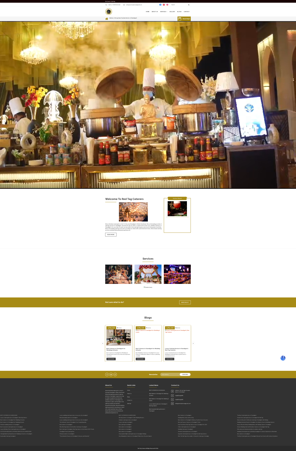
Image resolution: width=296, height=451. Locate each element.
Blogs (179, 11)
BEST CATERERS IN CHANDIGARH (116, 348)
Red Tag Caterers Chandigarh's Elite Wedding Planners (131, 417)
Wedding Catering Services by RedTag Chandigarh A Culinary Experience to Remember (257, 431)
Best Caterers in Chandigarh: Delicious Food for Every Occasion (193, 420)
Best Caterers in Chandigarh (184, 415)
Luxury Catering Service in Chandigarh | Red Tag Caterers (158, 404)
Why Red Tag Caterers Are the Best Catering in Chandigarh (73, 426)
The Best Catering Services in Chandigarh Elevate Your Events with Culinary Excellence (257, 436)
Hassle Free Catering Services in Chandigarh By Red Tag (250, 417)
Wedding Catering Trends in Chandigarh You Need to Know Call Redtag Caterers (255, 422)
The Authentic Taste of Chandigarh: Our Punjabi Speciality (73, 422)
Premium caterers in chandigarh (67, 433)
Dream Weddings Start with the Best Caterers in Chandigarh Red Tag (253, 426)
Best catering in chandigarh (125, 424)
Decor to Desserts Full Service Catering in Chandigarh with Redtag (252, 420)
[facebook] (160, 5)
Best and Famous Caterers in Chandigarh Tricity (189, 422)
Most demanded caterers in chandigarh (69, 417)
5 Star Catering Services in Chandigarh (187, 426)
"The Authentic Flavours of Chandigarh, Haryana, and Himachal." (74, 436)
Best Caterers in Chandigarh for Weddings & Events (145, 349)
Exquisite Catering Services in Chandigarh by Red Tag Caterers (192, 433)
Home (147, 11)
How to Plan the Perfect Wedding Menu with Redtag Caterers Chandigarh (254, 424)
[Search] (189, 5)
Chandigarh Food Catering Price (67, 431)
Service (119, 327)
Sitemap (129, 403)
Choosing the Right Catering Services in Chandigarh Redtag (132, 433)
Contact (187, 11)
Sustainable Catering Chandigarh (8, 436)
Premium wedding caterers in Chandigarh (9, 424)
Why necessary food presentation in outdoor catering (249, 429)
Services (163, 11)
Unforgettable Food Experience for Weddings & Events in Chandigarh (16, 433)
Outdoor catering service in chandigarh (128, 420)
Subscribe (185, 374)
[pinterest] (164, 5)
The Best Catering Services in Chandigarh (246, 415)
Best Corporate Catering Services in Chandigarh (157, 410)
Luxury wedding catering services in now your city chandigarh (74, 415)
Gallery (172, 11)
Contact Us (129, 400)
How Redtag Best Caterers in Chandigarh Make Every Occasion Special (135, 436)
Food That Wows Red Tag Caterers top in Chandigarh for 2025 (192, 424)
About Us (155, 11)
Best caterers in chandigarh (66, 424)
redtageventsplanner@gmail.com (134, 4)
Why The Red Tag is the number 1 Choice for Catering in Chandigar (193, 436)
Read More (110, 234)
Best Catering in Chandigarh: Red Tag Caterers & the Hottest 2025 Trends (77, 429)
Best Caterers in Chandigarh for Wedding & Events (159, 399)
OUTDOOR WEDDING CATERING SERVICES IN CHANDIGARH (15, 431)
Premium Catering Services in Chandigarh (187, 431)
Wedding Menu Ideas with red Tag (185, 417)
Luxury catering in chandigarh (125, 422)
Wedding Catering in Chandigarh (185, 429)
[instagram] (167, 5)
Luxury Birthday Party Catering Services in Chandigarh (13, 429)
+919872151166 (116, 4)
